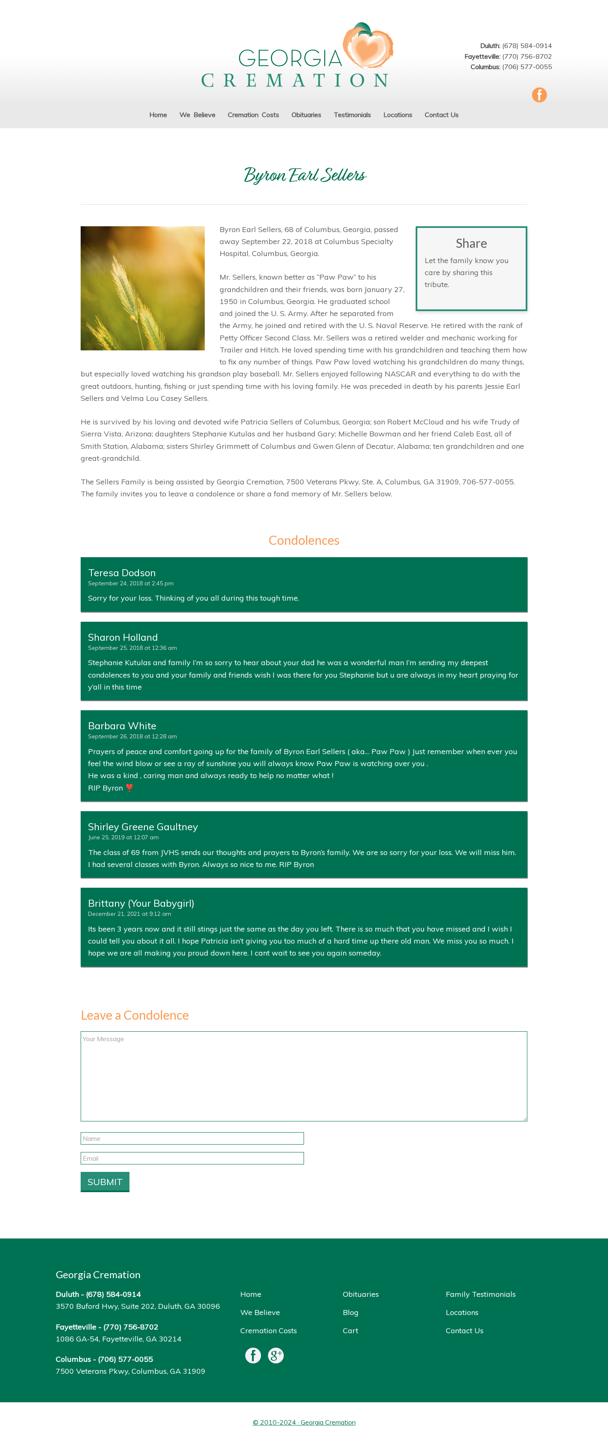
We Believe (260, 1312)
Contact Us (465, 1330)
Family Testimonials (481, 1294)
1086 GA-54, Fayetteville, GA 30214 (119, 1339)
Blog (351, 1312)
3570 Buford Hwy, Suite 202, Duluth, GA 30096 (138, 1306)
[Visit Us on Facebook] (253, 1357)
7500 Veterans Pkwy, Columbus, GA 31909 (131, 1371)
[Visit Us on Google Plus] (276, 1357)
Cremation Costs (268, 1330)
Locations (462, 1312)
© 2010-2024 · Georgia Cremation (304, 1422)
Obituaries (361, 1294)
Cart (350, 1330)
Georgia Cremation (304, 56)
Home (250, 1294)
